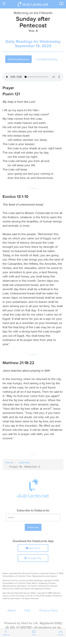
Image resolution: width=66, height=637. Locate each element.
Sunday (60, 635)
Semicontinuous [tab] (18, 59)
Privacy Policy (48, 610)
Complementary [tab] (46, 59)
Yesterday (6, 635)
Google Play (34, 558)
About (11, 610)
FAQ (27, 610)
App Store (34, 548)
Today (34, 635)
